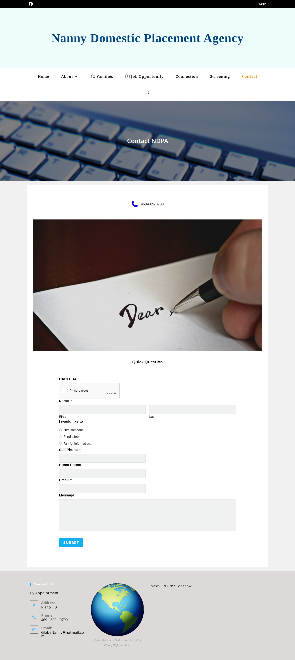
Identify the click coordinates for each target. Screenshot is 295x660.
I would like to (71, 421)
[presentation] (89, 391)
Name (65, 401)
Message (66, 495)
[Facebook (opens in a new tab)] (31, 4)
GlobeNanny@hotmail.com (62, 634)
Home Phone (70, 465)
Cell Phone (70, 450)
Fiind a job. (71, 436)
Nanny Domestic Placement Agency (147, 38)
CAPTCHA (68, 379)
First (62, 416)
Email (65, 480)
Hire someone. (74, 430)
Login (262, 3)
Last (152, 416)
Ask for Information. (77, 443)
